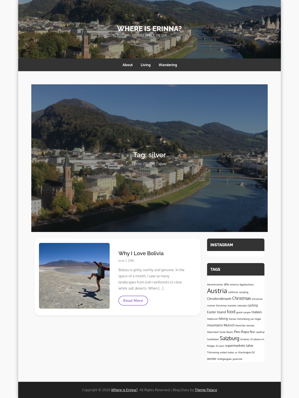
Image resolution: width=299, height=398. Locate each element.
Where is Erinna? (149, 29)
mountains (215, 325)
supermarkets (235, 345)
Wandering (168, 65)
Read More (133, 302)
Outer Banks (226, 332)
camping (243, 292)
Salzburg (229, 338)
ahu (226, 284)
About (128, 65)
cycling (253, 305)
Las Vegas (255, 318)
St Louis (220, 345)
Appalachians (246, 284)
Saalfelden (213, 339)
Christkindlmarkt (219, 298)
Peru (237, 331)
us (236, 352)
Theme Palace (206, 390)
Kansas (232, 318)
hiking (223, 318)
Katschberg (243, 318)
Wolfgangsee (224, 359)
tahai (249, 345)
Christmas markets (226, 305)
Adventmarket (215, 284)
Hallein (257, 312)
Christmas (241, 298)
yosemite (237, 359)
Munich (229, 325)
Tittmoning (213, 352)
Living (146, 65)
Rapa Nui (248, 331)
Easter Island (216, 312)
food (231, 311)
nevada (250, 325)
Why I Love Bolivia (141, 253)
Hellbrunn (212, 318)
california (233, 292)
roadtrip (260, 332)
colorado (242, 305)
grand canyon (243, 312)
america (234, 284)
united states (227, 352)
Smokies (245, 339)
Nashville (240, 325)
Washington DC (246, 352)
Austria (217, 291)
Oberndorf (213, 332)
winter (211, 358)
